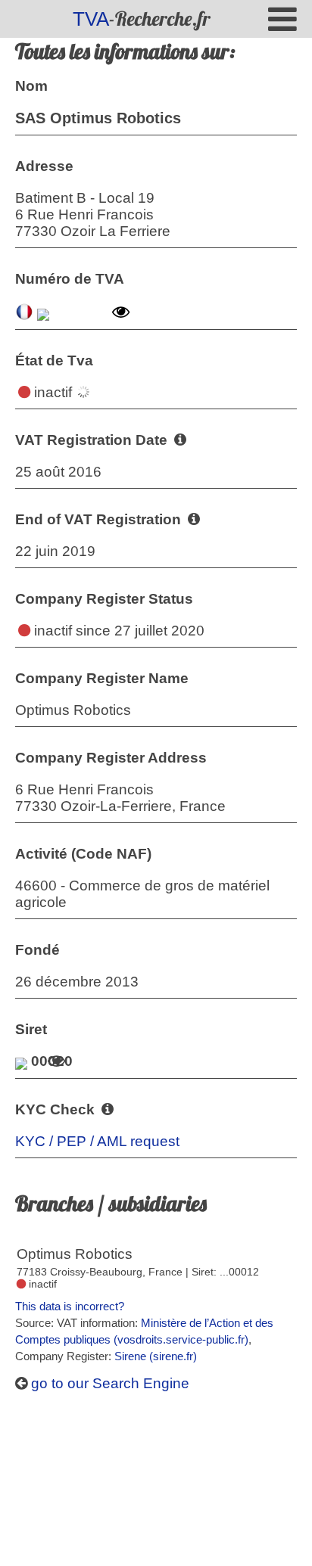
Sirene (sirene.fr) (155, 1356)
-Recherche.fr (142, 18)
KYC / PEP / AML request (97, 1141)
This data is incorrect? (69, 1306)
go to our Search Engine (108, 1383)
